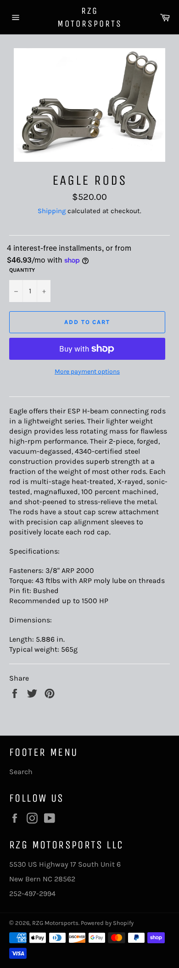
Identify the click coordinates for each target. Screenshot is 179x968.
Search (21, 771)
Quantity (22, 270)
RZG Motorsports (89, 17)
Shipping (52, 211)
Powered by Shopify (107, 922)
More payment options (87, 371)
